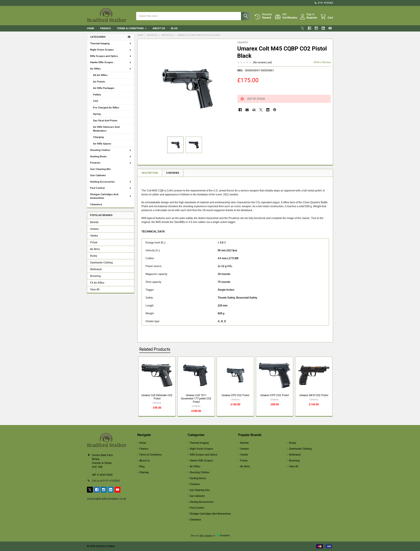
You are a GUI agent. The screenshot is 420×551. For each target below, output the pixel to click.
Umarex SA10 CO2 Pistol (313, 395)
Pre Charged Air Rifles (106, 107)
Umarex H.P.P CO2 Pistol (274, 395)
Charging (98, 137)
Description (150, 172)
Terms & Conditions (130, 28)
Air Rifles (95, 68)
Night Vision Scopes (102, 49)
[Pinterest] (275, 110)
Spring (97, 114)
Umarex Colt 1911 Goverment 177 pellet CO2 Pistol (196, 398)
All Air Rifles (100, 75)
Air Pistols (99, 81)
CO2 (95, 101)
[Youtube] (330, 28)
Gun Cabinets (98, 175)
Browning (95, 276)
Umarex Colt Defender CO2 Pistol (156, 397)
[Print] (254, 110)
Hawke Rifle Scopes (101, 62)
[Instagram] (316, 28)
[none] (186, 88)
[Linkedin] (323, 28)
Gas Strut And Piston (105, 120)
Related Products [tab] (154, 349)
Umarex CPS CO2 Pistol (235, 395)
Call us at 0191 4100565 (106, 480)
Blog (174, 28)
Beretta (94, 222)
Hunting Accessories (102, 181)
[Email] (247, 110)
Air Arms (95, 249)
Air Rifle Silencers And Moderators (106, 128)
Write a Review (322, 62)
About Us (159, 28)
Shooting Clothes (100, 150)
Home (90, 28)
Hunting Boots (98, 156)
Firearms (95, 162)
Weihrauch (96, 269)
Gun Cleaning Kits (100, 169)
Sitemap (144, 472)
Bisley (93, 255)
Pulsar (93, 242)
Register (311, 17)
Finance (105, 28)
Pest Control (97, 188)
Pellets (97, 94)
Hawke (94, 235)
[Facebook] (309, 28)
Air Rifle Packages (103, 88)
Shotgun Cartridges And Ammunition (104, 196)
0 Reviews (172, 172)
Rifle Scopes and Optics (104, 56)
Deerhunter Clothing (101, 262)
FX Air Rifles (97, 282)
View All (94, 289)
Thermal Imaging (100, 43)
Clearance (96, 204)
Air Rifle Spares (102, 143)
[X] (302, 28)
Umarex (94, 228)
